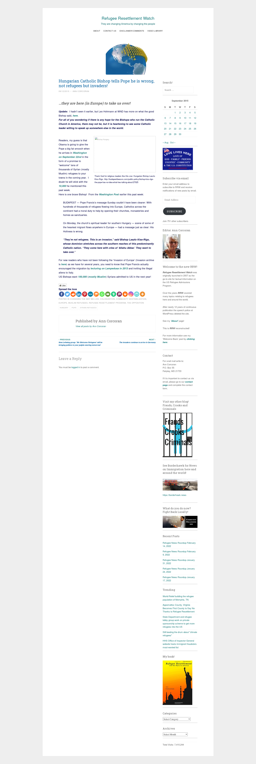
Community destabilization (131, 299)
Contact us (109, 30)
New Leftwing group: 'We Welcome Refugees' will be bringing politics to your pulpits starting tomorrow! (80, 342)
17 (185, 123)
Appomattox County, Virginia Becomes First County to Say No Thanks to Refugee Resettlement (179, 608)
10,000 (62, 186)
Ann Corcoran (81, 91)
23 (180, 128)
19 (195, 123)
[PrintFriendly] (136, 294)
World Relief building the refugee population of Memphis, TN (178, 598)
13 (165, 123)
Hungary (64, 308)
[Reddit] (73, 294)
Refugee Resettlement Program (107, 302)
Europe (63, 302)
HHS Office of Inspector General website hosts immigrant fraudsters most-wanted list (180, 644)
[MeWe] (90, 294)
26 (195, 128)
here (75, 115)
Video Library (155, 30)
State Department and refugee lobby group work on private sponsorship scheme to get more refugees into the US (179, 621)
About (96, 30)
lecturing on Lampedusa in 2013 (109, 268)
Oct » (172, 142)
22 (175, 128)
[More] (142, 294)
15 (175, 123)
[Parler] (119, 294)
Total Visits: (168, 744)
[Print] (125, 294)
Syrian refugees (88, 308)
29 (175, 134)
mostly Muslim (97, 276)
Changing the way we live (84, 299)
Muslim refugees (78, 302)
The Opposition (135, 302)
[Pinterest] (84, 294)
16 (180, 123)
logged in (75, 367)
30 (180, 134)
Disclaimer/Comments (132, 30)
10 (185, 117)
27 (165, 134)
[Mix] (96, 294)
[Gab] (113, 294)
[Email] (107, 294)
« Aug (165, 142)
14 (170, 123)
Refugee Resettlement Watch (128, 18)
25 (190, 128)
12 (195, 117)
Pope (74, 308)
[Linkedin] (78, 294)
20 (165, 128)
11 (190, 117)
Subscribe (174, 211)
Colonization (107, 299)
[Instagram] (130, 294)
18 (190, 123)
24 (185, 128)
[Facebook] (61, 294)
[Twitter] (67, 294)
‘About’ (174, 320)
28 (170, 134)
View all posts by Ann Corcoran (91, 326)
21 (170, 128)
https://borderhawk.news (174, 494)
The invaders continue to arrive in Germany (137, 341)
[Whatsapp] (102, 294)
